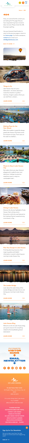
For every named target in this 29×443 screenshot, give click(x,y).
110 (20, 3)
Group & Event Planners (14, 418)
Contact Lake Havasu (14, 411)
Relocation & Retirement (14, 420)
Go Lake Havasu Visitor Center (14, 416)
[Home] (8, 2)
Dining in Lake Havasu (10, 208)
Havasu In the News (14, 414)
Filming (21, 422)
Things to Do (7, 86)
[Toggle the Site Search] (23, 3)
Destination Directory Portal (14, 409)
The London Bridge (9, 285)
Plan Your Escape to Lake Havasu (14, 248)
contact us (6, 37)
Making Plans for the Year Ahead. (10, 127)
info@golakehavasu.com (10, 39)
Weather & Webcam (11, 422)
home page (9, 35)
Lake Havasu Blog (9, 323)
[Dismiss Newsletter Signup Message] (27, 427)
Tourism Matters (14, 407)
